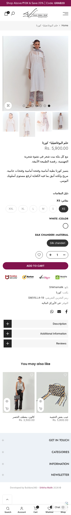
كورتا (58, 292)
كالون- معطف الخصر (24, 417)
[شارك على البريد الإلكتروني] (59, 311)
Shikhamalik (56, 287)
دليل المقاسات (60, 193)
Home (65, 25)
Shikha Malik (46, 487)
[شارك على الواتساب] (52, 311)
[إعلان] (35, 3)
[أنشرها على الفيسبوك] (66, 311)
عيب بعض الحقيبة (59, 417)
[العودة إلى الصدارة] (7, 499)
